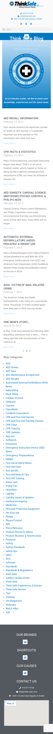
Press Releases (14, 528)
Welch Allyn (12, 608)
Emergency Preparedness (20, 455)
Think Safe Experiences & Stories (24, 585)
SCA (8, 558)
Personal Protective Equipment (23, 508)
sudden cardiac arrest (17, 577)
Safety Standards (15, 547)
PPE (8, 524)
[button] (25, 642)
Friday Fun (11, 485)
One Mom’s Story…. (17, 322)
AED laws (11, 371)
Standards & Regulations (19, 570)
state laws (11, 574)
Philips (9, 516)
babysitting (12, 390)
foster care (12, 482)
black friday (12, 394)
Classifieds (12, 409)
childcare (11, 401)
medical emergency (16, 501)
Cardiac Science (14, 398)
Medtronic (11, 505)
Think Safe (12, 581)
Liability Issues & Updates (20, 497)
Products (10, 539)
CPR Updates (13, 432)
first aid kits (12, 470)
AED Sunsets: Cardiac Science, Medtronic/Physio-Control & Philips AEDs (25, 196)
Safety (9, 543)
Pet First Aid (12, 512)
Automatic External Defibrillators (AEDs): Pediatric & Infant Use (19, 240)
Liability (10, 493)
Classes (10, 405)
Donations (11, 443)
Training (10, 597)
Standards (11, 566)
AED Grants (12, 367)
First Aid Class (13, 466)
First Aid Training (15, 478)
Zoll (8, 612)
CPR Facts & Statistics (20, 151)
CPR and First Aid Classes (20, 417)
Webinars (11, 604)
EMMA (9, 459)
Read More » (10, 143)
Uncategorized (14, 600)
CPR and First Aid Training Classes (24, 420)
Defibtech (11, 440)
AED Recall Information (21, 118)
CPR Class (11, 424)
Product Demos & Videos (19, 532)
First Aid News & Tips (17, 474)
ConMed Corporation (17, 413)
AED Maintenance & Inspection (23, 374)
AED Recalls (12, 378)
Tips (8, 593)
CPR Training (13, 428)
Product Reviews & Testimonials (23, 535)
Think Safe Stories (16, 589)
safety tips (11, 551)
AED (8, 363)
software (10, 562)
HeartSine (11, 489)
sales (9, 554)
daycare (10, 436)
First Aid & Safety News (19, 463)
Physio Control (14, 520)
